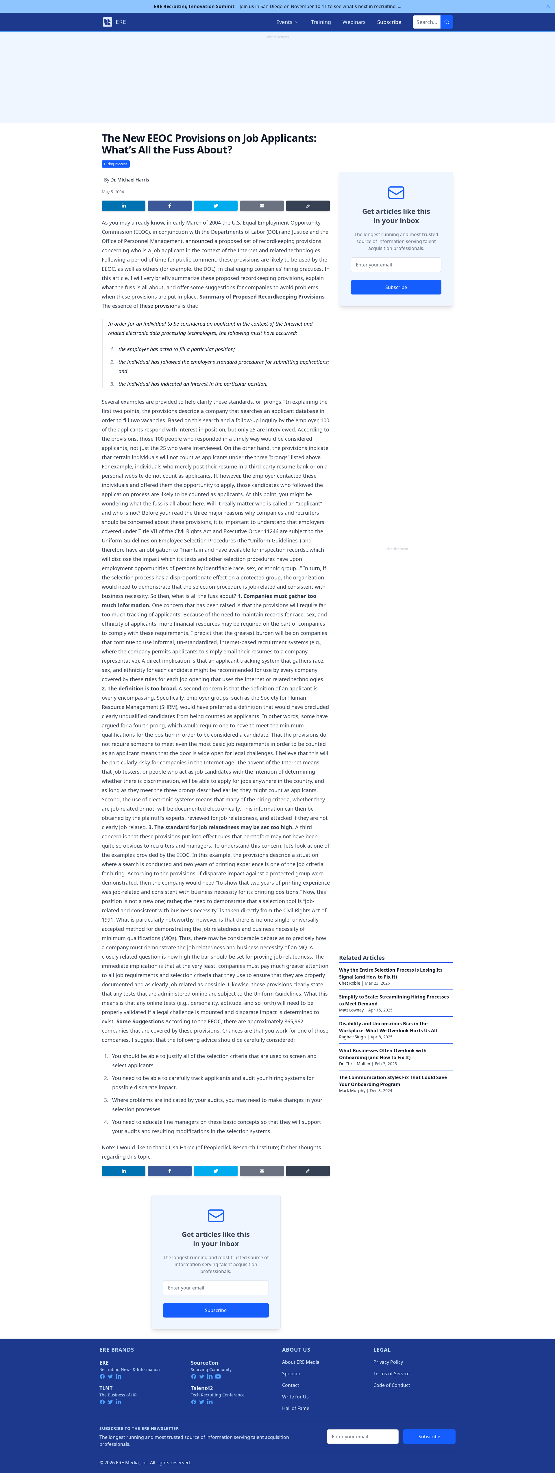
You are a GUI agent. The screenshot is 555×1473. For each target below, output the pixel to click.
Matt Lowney (351, 1010)
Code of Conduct (391, 1385)
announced (199, 241)
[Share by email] (262, 206)
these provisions (160, 305)
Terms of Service (391, 1373)
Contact (290, 1385)
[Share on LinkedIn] (123, 206)
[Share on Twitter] (216, 206)
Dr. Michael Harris (129, 180)
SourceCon (204, 1362)
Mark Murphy (352, 1090)
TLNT (105, 1388)
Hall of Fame (295, 1408)
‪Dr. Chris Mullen (354, 1063)
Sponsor (291, 1373)
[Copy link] (308, 206)
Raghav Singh (352, 1037)
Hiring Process (115, 164)
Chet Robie (349, 983)
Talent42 (202, 1388)
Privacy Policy (388, 1362)
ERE (104, 1362)
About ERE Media (300, 1362)
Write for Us (295, 1397)
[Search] (447, 22)
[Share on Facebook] (169, 206)
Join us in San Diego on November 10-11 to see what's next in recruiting (278, 6)
